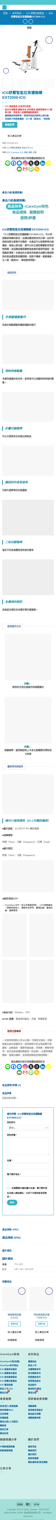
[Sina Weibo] (48, 163)
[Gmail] (25, 169)
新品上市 (32, 1365)
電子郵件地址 (14, 1174)
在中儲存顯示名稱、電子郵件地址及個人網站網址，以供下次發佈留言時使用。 (27, 1192)
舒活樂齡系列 (34, 1373)
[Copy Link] (36, 169)
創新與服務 (33, 1458)
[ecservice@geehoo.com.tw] (31, 2)
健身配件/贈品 (34, 1388)
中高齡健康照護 (7, 1446)
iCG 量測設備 (6, 1385)
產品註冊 (4, 1433)
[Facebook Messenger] (19, 163)
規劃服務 (32, 1406)
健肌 (30, 152)
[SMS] (31, 169)
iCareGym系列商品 (9, 1365)
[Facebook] (13, 163)
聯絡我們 (32, 1450)
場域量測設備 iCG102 (14, 1316)
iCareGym (15, 152)
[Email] (19, 169)
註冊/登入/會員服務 (9, 1406)
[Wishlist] (47, 8)
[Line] (7, 163)
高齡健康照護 (6, 1450)
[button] (4, 7)
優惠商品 (32, 1361)
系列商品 (16, 13)
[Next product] (25, 21)
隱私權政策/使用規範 (37, 1462)
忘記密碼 (4, 1414)
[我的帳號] (42, 8)
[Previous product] (31, 21)
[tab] (14, 206)
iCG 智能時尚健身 (8, 1369)
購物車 (3, 1425)
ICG (21, 152)
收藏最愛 (4, 1417)
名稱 (10, 1160)
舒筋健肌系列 (34, 1377)
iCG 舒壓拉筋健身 (35, 13)
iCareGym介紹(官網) (10, 1361)
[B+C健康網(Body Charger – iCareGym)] (28, 7)
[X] (31, 163)
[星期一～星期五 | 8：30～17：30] (36, 2)
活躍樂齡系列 (34, 1369)
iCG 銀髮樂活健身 (8, 1373)
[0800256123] (41, 2)
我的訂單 (4, 1429)
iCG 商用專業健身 (8, 1377)
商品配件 (32, 1385)
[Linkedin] (42, 163)
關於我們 (32, 1454)
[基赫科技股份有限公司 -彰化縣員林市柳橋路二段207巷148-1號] (26, 2)
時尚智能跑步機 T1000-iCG (41, 1316)
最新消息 (32, 1446)
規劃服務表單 (34, 1417)
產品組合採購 (34, 1414)
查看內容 (14, 1324)
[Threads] (36, 163)
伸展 (26, 152)
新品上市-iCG (27, 148)
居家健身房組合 (35, 1410)
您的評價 (12, 1135)
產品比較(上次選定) (9, 1421)
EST (8, 152)
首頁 (5, 13)
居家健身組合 (34, 1381)
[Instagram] (25, 163)
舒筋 (35, 152)
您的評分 (11, 1122)
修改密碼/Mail (6, 1410)
